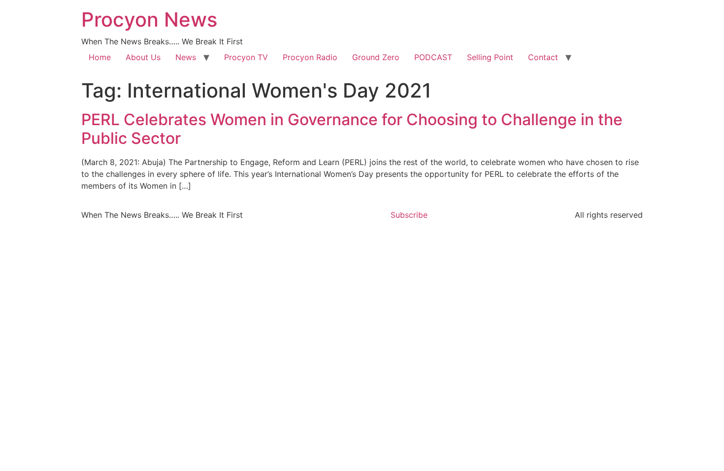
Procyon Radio (310, 57)
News (185, 57)
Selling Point (490, 57)
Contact (543, 57)
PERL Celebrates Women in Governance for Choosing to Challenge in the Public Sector (352, 129)
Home (100, 57)
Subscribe (409, 215)
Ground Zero (375, 57)
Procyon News (149, 19)
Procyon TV (246, 57)
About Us (143, 57)
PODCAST (433, 57)
